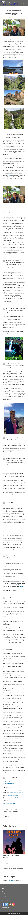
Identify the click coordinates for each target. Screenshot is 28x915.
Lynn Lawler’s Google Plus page (16, 792)
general (6, 9)
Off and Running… (8, 862)
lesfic (17, 9)
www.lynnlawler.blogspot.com (9, 803)
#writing (6, 809)
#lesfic (19, 807)
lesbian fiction (12, 9)
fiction (15, 809)
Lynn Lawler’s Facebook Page (9, 781)
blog (11, 809)
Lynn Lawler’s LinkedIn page (14, 795)
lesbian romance (7, 811)
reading (23, 9)
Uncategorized (14, 10)
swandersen (18, 17)
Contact (4, 896)
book (4, 52)
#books (5, 807)
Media (3, 895)
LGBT (20, 9)
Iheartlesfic (20, 292)
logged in (11, 880)
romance (9, 10)
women (19, 10)
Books (3, 891)
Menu (25, 3)
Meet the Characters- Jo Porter (13, 868)
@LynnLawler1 (10, 787)
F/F (3, 9)
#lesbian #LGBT (12, 807)
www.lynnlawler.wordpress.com (12, 801)
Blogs (3, 893)
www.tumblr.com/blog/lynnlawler (14, 797)
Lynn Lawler (15, 811)
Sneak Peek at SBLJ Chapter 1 (11, 855)
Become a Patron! (6, 907)
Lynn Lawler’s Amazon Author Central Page (12, 785)
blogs (10, 175)
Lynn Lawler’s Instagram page (14, 790)
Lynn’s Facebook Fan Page (8, 783)
